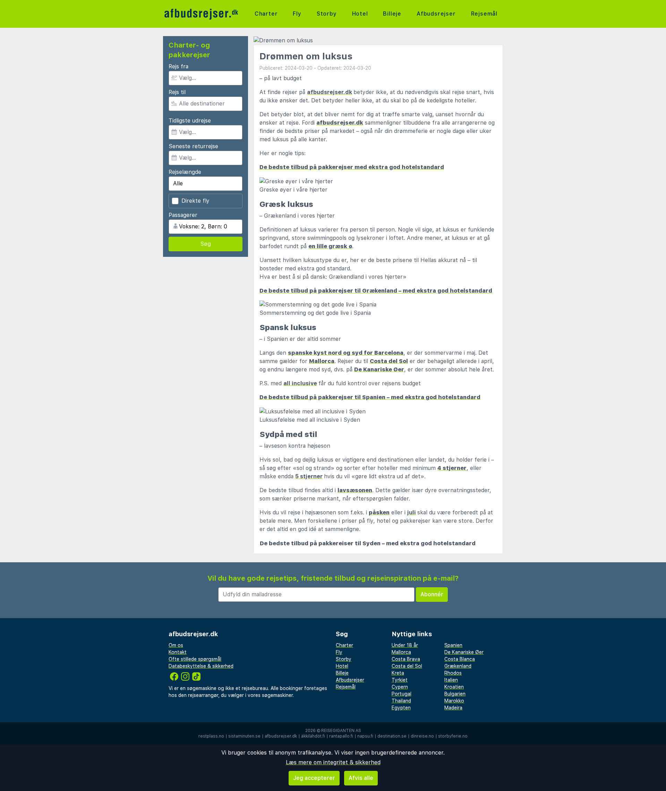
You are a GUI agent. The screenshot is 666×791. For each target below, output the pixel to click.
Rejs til (177, 92)
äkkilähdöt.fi (313, 736)
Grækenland (457, 666)
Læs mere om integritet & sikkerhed (333, 762)
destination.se (392, 736)
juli (411, 512)
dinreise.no (422, 736)
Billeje (392, 13)
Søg (205, 244)
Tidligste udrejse (190, 120)
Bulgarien (455, 694)
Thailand (401, 701)
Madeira (453, 707)
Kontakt (178, 652)
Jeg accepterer (314, 778)
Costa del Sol (407, 666)
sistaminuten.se (244, 736)
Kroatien (454, 687)
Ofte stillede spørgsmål (195, 659)
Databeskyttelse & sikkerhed (201, 666)
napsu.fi (365, 736)
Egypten (401, 707)
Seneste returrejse (193, 146)
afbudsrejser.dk (281, 736)
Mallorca (401, 652)
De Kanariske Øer (464, 652)
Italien (451, 680)
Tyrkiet (400, 680)
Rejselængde (185, 172)
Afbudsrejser (436, 13)
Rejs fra (178, 66)
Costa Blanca (459, 659)
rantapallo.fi (341, 736)
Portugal (401, 694)
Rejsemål (484, 13)
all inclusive (300, 383)
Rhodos (453, 673)
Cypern (400, 687)
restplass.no (211, 736)
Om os (176, 645)
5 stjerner (309, 476)
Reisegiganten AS (341, 730)
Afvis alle (361, 778)
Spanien (453, 645)
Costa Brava (406, 659)
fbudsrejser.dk (331, 92)
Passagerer (183, 215)
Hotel (360, 13)
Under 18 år (405, 645)
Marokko (454, 701)
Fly (297, 13)
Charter (266, 13)
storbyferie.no (453, 736)
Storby (327, 13)
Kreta (398, 673)
